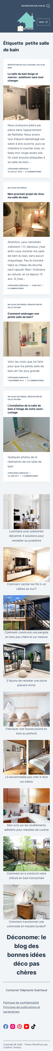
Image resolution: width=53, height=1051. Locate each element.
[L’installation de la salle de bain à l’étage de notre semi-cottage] (26, 434)
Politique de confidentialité (21, 1002)
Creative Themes (12, 1047)
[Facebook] (5, 1026)
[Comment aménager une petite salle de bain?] (26, 339)
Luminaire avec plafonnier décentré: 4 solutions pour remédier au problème (26, 536)
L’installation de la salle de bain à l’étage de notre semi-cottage (26, 409)
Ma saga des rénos (17, 188)
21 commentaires (35, 380)
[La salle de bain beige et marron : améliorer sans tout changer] (26, 102)
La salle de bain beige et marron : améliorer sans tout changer (25, 77)
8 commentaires (33, 172)
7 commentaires (30, 476)
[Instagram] (12, 1026)
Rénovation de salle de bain (21, 65)
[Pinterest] (19, 1026)
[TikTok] (33, 1026)
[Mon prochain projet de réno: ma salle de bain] (26, 219)
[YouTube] (26, 1026)
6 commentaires (16, 288)
